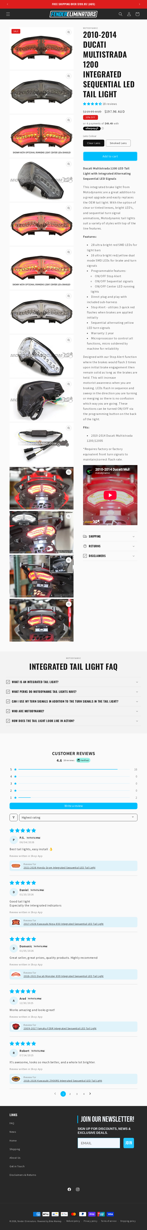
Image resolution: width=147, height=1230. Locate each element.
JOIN (128, 1143)
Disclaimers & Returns (23, 1175)
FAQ (12, 1123)
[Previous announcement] (7, 4)
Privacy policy (90, 1221)
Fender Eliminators (26, 1221)
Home (13, 1140)
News (13, 1131)
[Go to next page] (91, 1093)
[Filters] (14, 817)
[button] (8, 14)
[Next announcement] (139, 4)
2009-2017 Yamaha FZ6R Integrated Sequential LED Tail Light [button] (60, 1028)
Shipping (15, 1149)
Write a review (74, 806)
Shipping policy (128, 1221)
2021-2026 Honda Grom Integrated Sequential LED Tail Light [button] (59, 867)
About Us (15, 1157)
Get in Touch (17, 1166)
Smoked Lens (118, 143)
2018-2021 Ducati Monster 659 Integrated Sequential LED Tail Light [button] (64, 976)
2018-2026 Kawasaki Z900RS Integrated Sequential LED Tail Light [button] (63, 1080)
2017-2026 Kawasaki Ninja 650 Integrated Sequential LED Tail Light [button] (64, 924)
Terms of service (108, 1221)
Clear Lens (93, 143)
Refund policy (73, 1221)
